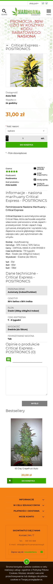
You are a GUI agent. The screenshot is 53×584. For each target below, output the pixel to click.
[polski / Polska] (47, 2)
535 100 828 (27, 541)
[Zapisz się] (41, 552)
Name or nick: (8, 360)
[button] (40, 169)
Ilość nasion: (12, 126)
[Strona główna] (26, 11)
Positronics (11, 178)
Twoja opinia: (9, 367)
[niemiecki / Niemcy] (43, 2)
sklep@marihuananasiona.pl (26, 544)
